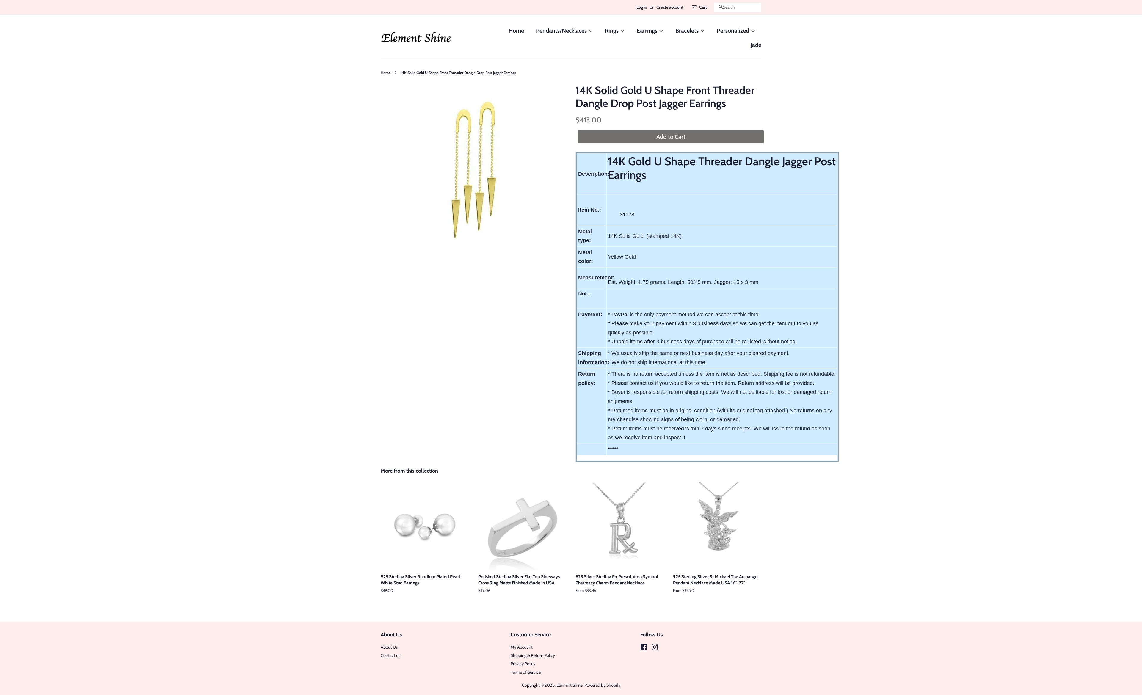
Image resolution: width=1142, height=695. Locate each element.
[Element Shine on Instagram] (654, 648)
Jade (756, 44)
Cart (703, 7)
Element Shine (569, 685)
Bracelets (687, 30)
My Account (522, 647)
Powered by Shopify (602, 685)
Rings (612, 30)
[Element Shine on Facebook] (643, 648)
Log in (641, 7)
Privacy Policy (523, 663)
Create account (669, 7)
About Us (389, 647)
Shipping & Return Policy (533, 655)
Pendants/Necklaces (562, 30)
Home (516, 30)
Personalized (734, 30)
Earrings (648, 30)
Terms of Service (526, 672)
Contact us (390, 655)
